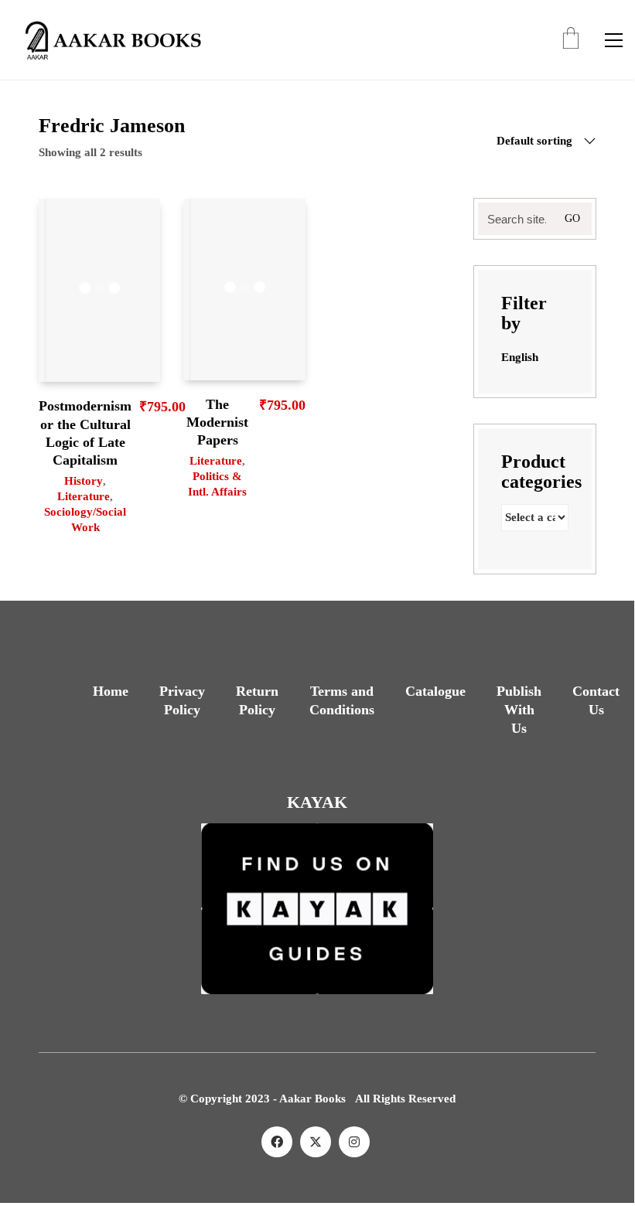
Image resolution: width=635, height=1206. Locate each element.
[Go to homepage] (108, 39)
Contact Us (596, 700)
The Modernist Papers (217, 422)
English (519, 357)
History (83, 481)
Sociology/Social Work (85, 519)
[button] (614, 40)
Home (110, 691)
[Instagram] (354, 1141)
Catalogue (435, 691)
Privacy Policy (182, 700)
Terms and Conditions (341, 700)
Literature (83, 496)
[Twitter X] (315, 1141)
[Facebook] (276, 1141)
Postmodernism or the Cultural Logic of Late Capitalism (85, 433)
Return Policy (257, 700)
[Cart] (571, 39)
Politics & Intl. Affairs (217, 484)
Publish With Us (519, 709)
